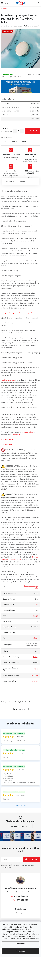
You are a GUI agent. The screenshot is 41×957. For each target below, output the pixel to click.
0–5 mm (35, 681)
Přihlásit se (31, 859)
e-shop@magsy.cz (22, 896)
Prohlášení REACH (7, 439)
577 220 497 (22, 900)
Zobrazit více (21, 805)
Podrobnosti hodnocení (31, 26)
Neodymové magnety (8, 380)
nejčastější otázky (27, 432)
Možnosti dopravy (34, 74)
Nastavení (21, 943)
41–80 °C (35, 669)
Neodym (35, 616)
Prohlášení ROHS (7, 445)
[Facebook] (16, 913)
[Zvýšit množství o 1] (22, 131)
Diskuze (22, 182)
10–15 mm (34, 676)
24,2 (36, 605)
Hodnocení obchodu (20, 724)
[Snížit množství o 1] (15, 131)
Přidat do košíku (32, 132)
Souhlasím (21, 951)
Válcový (35, 638)
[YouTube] (26, 913)
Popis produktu (9, 182)
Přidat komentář (20, 709)
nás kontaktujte (16, 435)
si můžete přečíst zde (30, 938)
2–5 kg (35, 657)
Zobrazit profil (19, 826)
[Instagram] (21, 913)
